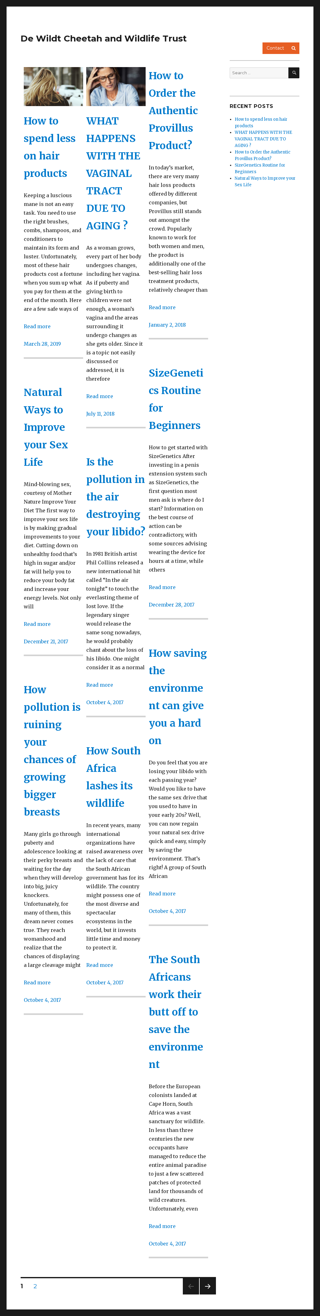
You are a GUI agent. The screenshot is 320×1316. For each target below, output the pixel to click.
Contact (275, 48)
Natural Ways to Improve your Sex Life (46, 427)
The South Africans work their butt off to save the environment (176, 1012)
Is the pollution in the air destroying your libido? (115, 497)
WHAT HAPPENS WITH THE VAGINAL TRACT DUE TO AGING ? (113, 173)
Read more (37, 326)
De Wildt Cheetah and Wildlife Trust (104, 38)
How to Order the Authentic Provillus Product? (173, 111)
